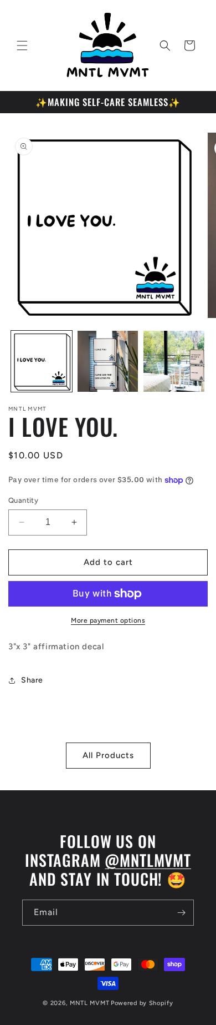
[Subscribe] (181, 913)
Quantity (23, 500)
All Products (108, 755)
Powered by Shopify (142, 1003)
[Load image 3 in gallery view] (173, 361)
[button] (22, 45)
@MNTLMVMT (148, 860)
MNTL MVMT (89, 1003)
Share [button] (32, 680)
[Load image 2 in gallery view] (108, 361)
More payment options (108, 620)
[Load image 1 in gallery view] (41, 361)
